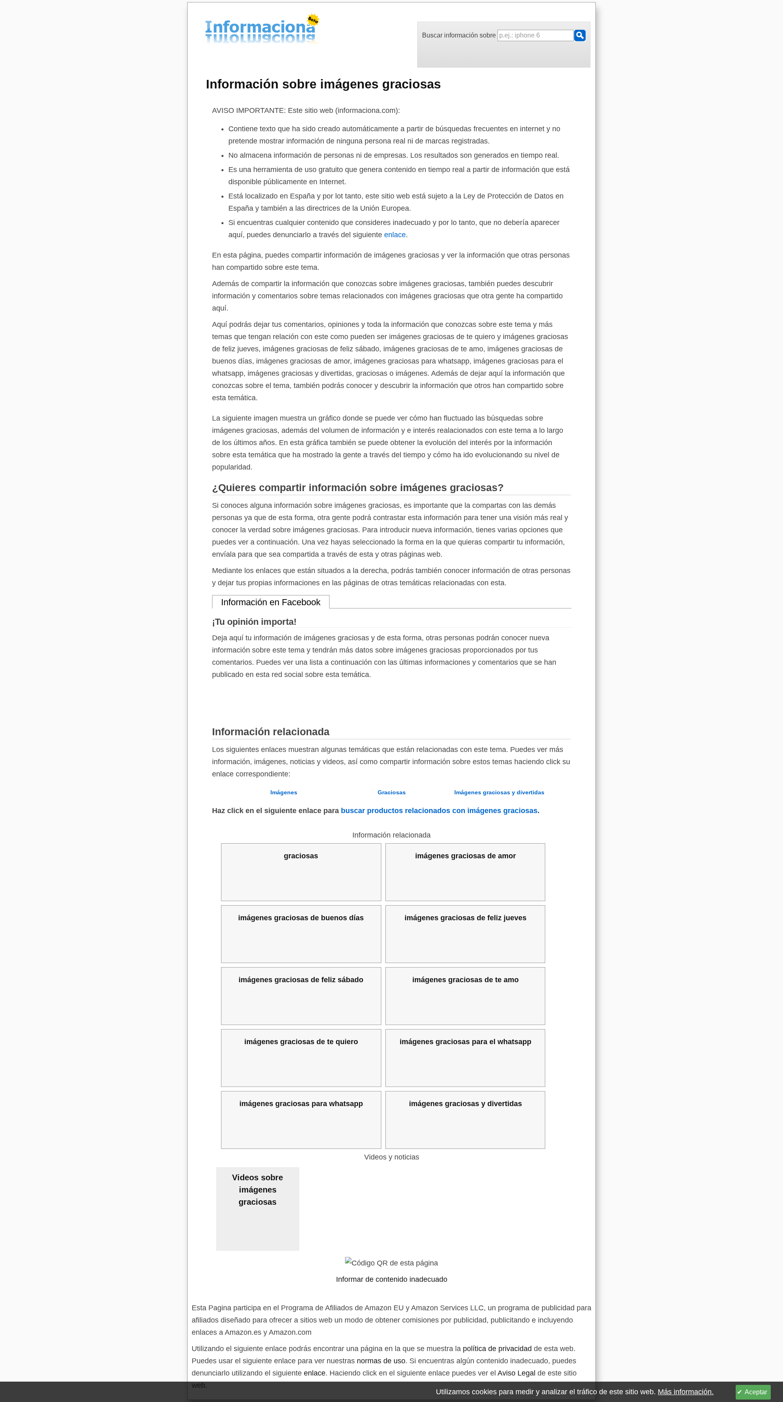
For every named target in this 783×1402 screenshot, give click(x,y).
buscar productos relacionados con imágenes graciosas (439, 811)
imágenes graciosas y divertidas (465, 1104)
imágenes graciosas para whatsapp (301, 1104)
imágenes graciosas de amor (465, 856)
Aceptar (756, 1392)
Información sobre (323, 84)
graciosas (301, 856)
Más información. (686, 1392)
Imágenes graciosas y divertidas (499, 792)
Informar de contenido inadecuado (391, 1279)
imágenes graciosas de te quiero (301, 1042)
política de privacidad (497, 1349)
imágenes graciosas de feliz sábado (301, 980)
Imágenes (283, 792)
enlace (395, 235)
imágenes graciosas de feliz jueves (465, 918)
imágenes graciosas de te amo (465, 980)
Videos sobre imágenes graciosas (257, 1189)
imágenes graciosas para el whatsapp (465, 1042)
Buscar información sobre (460, 35)
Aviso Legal (516, 1373)
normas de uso (381, 1361)
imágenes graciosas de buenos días (301, 918)
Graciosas (392, 792)
